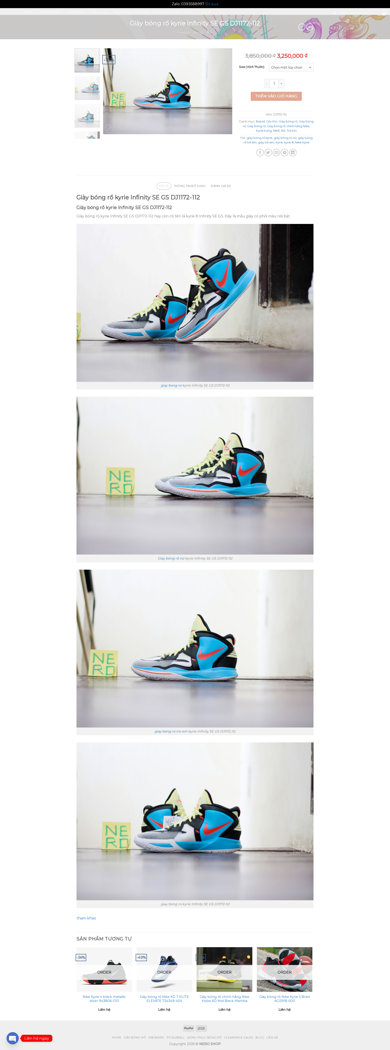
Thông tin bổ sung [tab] (190, 186)
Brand (199, 32)
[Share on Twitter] (268, 152)
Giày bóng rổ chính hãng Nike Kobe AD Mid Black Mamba (224, 999)
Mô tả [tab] (164, 186)
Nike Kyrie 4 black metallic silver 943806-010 (104, 999)
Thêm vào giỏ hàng (276, 96)
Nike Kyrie (302, 142)
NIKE (210, 32)
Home (27, 12)
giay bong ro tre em (171, 731)
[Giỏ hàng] (384, 13)
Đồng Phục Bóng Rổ (132, 12)
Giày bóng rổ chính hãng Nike (288, 126)
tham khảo (86, 918)
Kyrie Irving (264, 130)
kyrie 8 (289, 142)
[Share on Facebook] (260, 152)
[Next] (224, 91)
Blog (188, 12)
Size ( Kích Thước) (251, 67)
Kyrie (279, 142)
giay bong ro (171, 385)
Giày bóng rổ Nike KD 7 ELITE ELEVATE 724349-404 (164, 999)
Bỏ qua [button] (211, 4)
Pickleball (99, 12)
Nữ (283, 130)
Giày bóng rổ (50, 12)
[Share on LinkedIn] (293, 152)
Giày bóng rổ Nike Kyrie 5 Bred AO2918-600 (284, 999)
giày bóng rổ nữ (285, 138)
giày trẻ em (266, 142)
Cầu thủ (271, 121)
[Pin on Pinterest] (284, 152)
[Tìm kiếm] (334, 13)
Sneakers (75, 12)
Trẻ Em (292, 130)
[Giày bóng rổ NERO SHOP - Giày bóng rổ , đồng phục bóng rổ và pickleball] (9, 11)
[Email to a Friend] (276, 152)
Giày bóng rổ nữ (171, 558)
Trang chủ (183, 32)
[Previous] (111, 91)
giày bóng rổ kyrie (259, 138)
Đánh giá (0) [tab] (221, 186)
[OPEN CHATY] (13, 1036)
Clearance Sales (167, 12)
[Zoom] (109, 128)
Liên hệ (205, 12)
